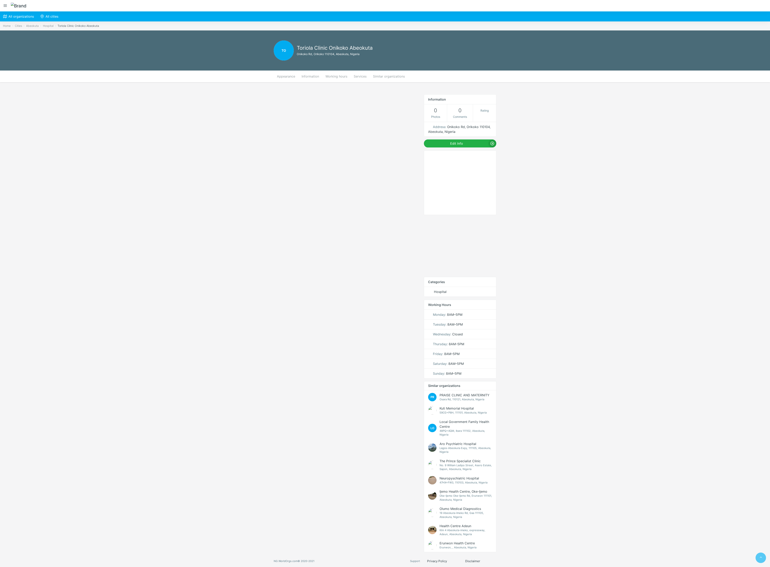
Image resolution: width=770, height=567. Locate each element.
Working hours (336, 76)
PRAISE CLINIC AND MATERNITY (464, 395)
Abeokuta (32, 25)
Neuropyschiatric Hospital (459, 478)
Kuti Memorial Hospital (457, 408)
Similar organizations (389, 76)
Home (7, 25)
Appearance (286, 76)
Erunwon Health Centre (457, 543)
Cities (18, 25)
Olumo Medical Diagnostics (460, 509)
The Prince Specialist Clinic (460, 461)
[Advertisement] (460, 246)
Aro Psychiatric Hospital (458, 444)
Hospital (48, 25)
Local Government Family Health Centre (464, 424)
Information (310, 76)
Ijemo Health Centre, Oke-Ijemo (463, 491)
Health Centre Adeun (455, 526)
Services (360, 76)
